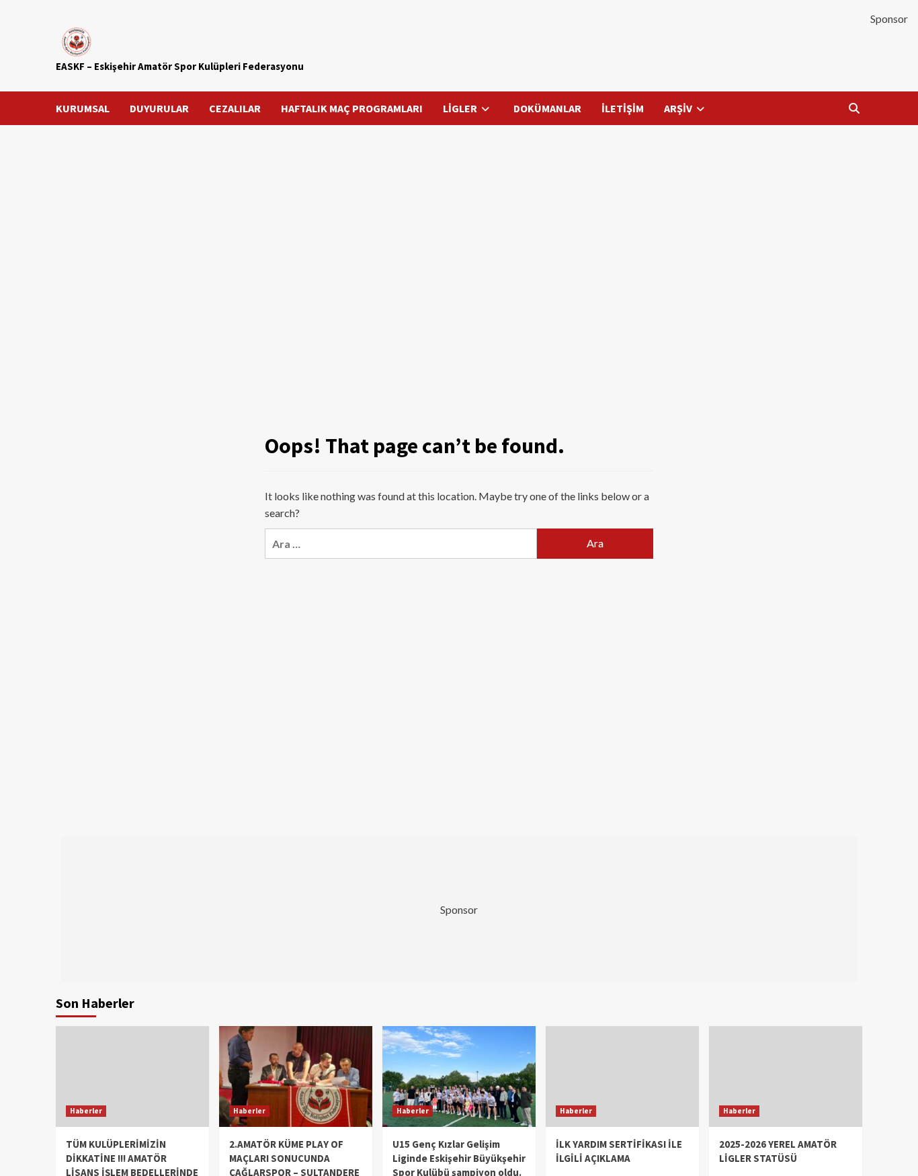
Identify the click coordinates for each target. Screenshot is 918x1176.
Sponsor (889, 18)
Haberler (86, 1110)
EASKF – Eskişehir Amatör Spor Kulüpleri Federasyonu (180, 66)
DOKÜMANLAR (547, 108)
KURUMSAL (83, 108)
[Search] (853, 108)
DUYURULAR (159, 108)
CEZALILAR (235, 108)
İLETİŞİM (622, 108)
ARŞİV (678, 108)
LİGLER (460, 108)
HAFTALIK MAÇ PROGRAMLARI (352, 108)
